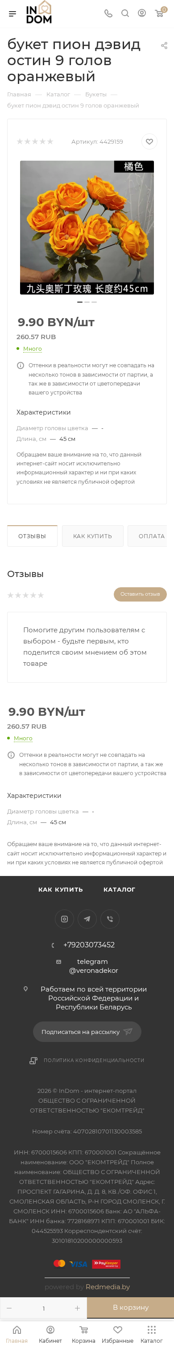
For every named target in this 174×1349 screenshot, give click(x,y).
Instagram (64, 919)
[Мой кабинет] (142, 14)
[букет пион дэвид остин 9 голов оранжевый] (87, 228)
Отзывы (32, 536)
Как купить (92, 536)
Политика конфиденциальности (94, 1060)
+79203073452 (89, 945)
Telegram (87, 919)
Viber (110, 919)
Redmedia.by (108, 1287)
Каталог (120, 889)
